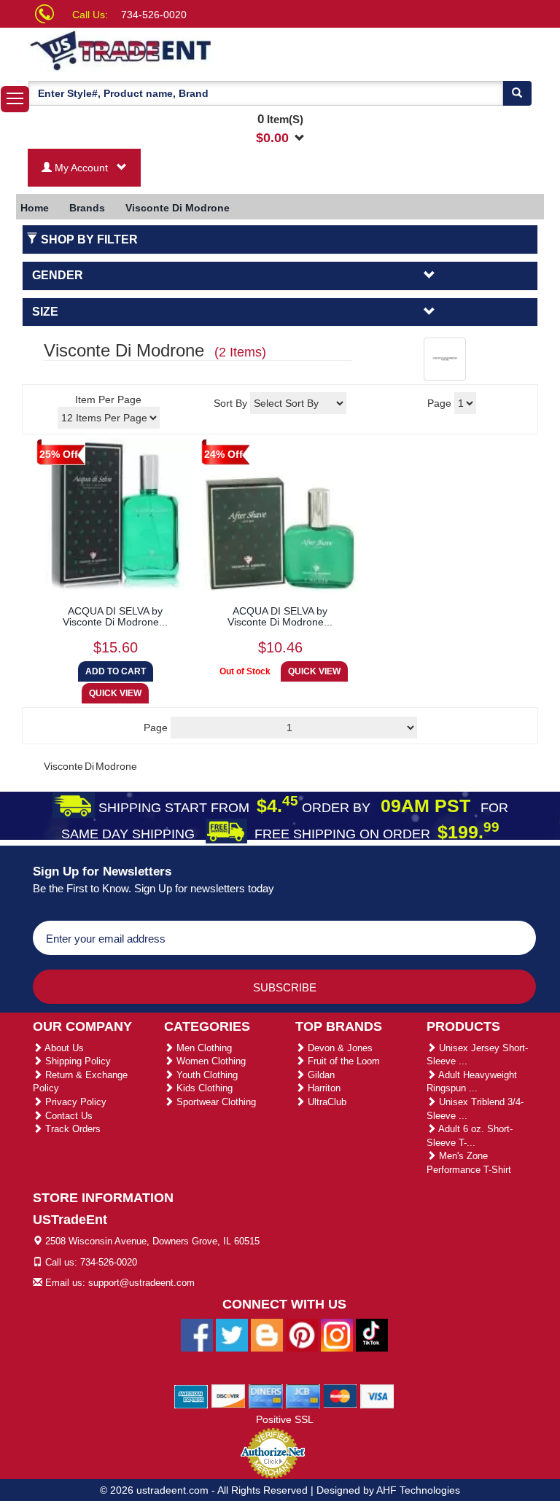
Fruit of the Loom (342, 1061)
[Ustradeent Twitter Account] (232, 1335)
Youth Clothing (206, 1074)
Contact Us (67, 1115)
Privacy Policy (74, 1101)
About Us (63, 1047)
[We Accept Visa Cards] (377, 1396)
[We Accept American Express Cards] (191, 1396)
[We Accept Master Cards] (340, 1396)
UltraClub (325, 1101)
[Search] (517, 93)
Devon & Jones (339, 1047)
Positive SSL (285, 1419)
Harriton (323, 1088)
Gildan (320, 1074)
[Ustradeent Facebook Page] (197, 1335)
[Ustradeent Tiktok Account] (372, 1335)
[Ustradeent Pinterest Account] (302, 1335)
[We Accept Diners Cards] (266, 1396)
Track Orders (71, 1128)
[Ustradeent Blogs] (267, 1335)
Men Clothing (203, 1047)
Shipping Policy (76, 1061)
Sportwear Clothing (215, 1101)
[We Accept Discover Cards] (228, 1396)
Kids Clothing (203, 1088)
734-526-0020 (154, 14)
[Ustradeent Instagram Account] (337, 1335)
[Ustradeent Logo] (170, 49)
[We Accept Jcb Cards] (303, 1396)
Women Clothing (210, 1061)
